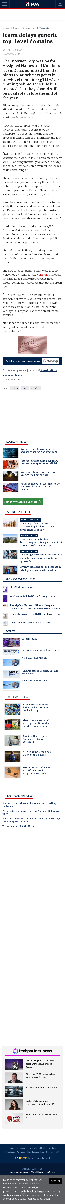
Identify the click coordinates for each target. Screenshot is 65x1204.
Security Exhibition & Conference (40, 650)
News (16, 28)
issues (24, 388)
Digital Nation (37, 1172)
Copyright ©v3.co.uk (11, 379)
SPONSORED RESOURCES (20, 579)
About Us (24, 1148)
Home (6, 28)
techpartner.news (19, 1172)
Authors (52, 1148)
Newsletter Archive (35, 1152)
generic (15, 388)
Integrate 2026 (30, 639)
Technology (29, 28)
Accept (55, 1180)
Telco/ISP (44, 28)
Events (10, 631)
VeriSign (42, 275)
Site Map (49, 1152)
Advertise (21, 1152)
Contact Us (13, 1148)
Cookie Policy (19, 1199)
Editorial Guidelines (38, 1148)
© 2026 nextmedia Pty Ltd (39, 1158)
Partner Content (18, 511)
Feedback (10, 1152)
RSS (57, 1152)
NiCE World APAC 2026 (35, 658)
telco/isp (35, 388)
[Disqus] (32, 874)
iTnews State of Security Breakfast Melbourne (41, 673)
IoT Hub (51, 1172)
